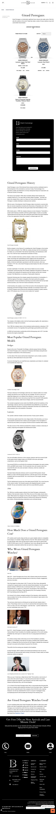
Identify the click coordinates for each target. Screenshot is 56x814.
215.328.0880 (15, 776)
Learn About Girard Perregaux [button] (33, 27)
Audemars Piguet (19, 713)
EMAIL (28, 752)
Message (18, 156)
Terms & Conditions (11, 811)
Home (2, 9)
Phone (18, 150)
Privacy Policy (45, 804)
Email (17, 143)
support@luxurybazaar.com (32, 805)
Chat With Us (15, 784)
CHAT (50, 752)
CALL (5, 752)
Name (17, 137)
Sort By (39, 33)
